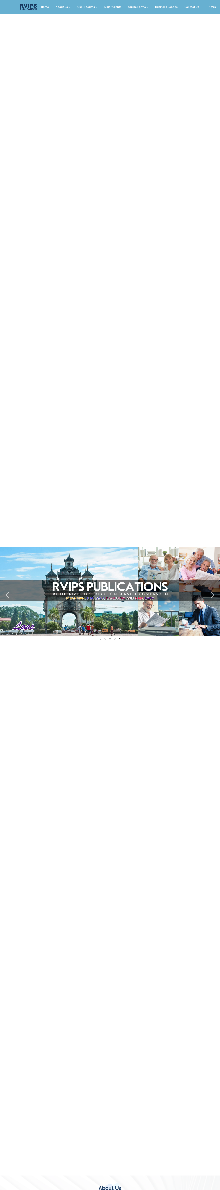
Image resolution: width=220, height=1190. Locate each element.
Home (45, 7)
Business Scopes (166, 7)
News (212, 7)
